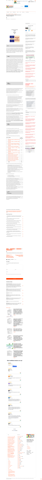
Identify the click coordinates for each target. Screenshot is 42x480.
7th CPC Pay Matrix (12, 436)
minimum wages (12, 448)
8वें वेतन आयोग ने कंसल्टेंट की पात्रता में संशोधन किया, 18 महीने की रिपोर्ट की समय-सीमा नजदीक (17, 330)
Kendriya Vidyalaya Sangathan (21, 452)
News (18, 457)
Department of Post (11, 442)
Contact (9, 467)
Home (27, 450)
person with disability (12, 452)
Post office (19, 462)
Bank (18, 438)
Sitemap (9, 460)
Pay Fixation (9, 450)
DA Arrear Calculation (10, 470)
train (10, 457)
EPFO (10, 443)
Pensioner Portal (9, 451)
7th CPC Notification (9, 436)
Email (15, 269)
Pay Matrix (19, 459)
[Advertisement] (14, 25)
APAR (14, 437)
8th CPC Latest (8, 307)
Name (7, 269)
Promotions (9, 453)
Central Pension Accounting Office (12, 438)
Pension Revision (19, 461)
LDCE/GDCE (10, 448)
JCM (18, 451)
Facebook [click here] (14, 211)
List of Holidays (19, 453)
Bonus (18, 439)
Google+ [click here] (19, 211)
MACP (18, 455)
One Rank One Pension (20, 458)
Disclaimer (9, 463)
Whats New (9, 461)
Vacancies (9, 464)
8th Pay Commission (20, 436)
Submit (26, 6)
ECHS (9, 443)
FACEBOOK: (15, 259)
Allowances (19, 437)
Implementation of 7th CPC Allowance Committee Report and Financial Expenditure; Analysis (19, 256)
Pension (18, 460)
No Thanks (22, 6)
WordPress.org (28, 448)
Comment (7, 264)
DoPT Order (9, 462)
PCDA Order (12, 450)
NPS (8, 468)
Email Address (18, 3)
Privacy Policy (9, 466)
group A (11, 445)
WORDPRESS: (12, 259)
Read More (14, 341)
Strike (9, 457)
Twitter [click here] (10, 211)
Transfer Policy (12, 457)
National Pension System (11, 449)
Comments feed (28, 447)
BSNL (8, 438)
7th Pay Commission (10, 465)
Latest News (26, 32)
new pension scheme (20, 456)
